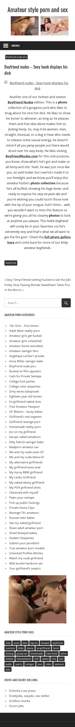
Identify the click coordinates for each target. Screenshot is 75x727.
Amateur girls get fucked (25, 336)
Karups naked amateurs (25, 437)
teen (40, 664)
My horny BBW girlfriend (25, 472)
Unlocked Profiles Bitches (26, 553)
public (9, 664)
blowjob (45, 643)
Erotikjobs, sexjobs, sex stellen (29, 696)
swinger (30, 664)
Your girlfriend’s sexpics (25, 568)
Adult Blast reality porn (24, 331)
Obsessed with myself (23, 492)
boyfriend (11, 262)
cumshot (10, 648)
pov (61, 658)
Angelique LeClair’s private (26, 356)
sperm (18, 664)
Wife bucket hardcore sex (26, 563)
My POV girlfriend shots (25, 487)
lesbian (9, 658)
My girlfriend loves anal (24, 467)
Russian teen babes (22, 518)
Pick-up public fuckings (24, 503)
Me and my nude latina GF (26, 457)
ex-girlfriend (43, 648)
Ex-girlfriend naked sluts (25, 401)
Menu (16, 45)
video (48, 664)
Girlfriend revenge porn (24, 422)
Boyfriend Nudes (20, 102)
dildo (20, 648)
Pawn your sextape (21, 497)
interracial (51, 653)
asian (16, 643)
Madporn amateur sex (24, 447)
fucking (9, 653)
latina (64, 653)
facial (56, 648)
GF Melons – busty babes (25, 411)
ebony (30, 648)
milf (36, 658)
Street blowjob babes (23, 533)
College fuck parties (22, 381)
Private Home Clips (21, 508)
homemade (37, 653)
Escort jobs (16, 706)
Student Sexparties (21, 538)
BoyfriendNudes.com (22, 156)
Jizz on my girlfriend (22, 432)
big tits (34, 643)
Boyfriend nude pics (16, 57)
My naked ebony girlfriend (26, 482)
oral (54, 658)
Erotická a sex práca (22, 691)
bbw (25, 643)
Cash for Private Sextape (25, 376)
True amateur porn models (27, 548)
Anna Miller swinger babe (26, 361)
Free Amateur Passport (24, 406)
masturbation (24, 658)
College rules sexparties (24, 386)
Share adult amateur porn (26, 528)
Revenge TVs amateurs (24, 513)
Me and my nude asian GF (26, 452)
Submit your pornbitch (24, 543)
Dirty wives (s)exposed (24, 391)
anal (8, 643)
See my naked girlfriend (25, 523)
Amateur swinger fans (23, 351)
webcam (59, 664)
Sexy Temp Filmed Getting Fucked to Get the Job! (38, 280)
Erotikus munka (19, 701)
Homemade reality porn (25, 427)
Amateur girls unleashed (25, 341)
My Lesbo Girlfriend (22, 477)
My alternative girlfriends (25, 462)
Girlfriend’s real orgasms (25, 416)
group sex (22, 653)
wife (8, 669)
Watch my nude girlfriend (26, 558)
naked (45, 658)
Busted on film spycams (25, 371)
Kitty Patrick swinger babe (26, 442)
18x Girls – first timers (24, 326)
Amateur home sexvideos (26, 346)
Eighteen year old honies (25, 396)
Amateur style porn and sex (38, 9)
